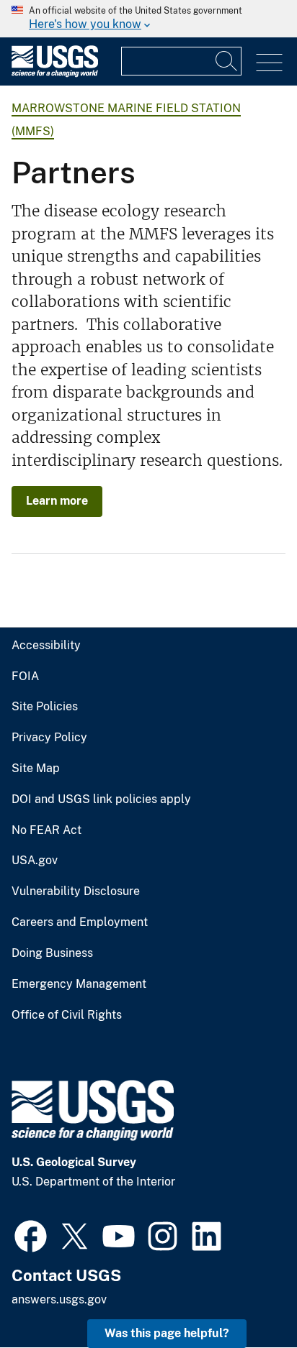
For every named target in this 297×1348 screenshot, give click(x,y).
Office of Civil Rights (67, 1015)
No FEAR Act (46, 830)
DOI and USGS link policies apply (101, 799)
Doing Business (52, 953)
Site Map (36, 768)
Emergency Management (79, 984)
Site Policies (45, 706)
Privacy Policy (49, 737)
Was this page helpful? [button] (167, 1333)
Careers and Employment (80, 922)
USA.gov (35, 860)
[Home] (55, 74)
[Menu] (269, 63)
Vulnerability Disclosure (76, 891)
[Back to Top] (244, 1296)
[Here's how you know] (148, 18)
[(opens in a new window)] (31, 1234)
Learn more (57, 501)
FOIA (25, 676)
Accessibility (46, 645)
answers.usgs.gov (59, 1299)
